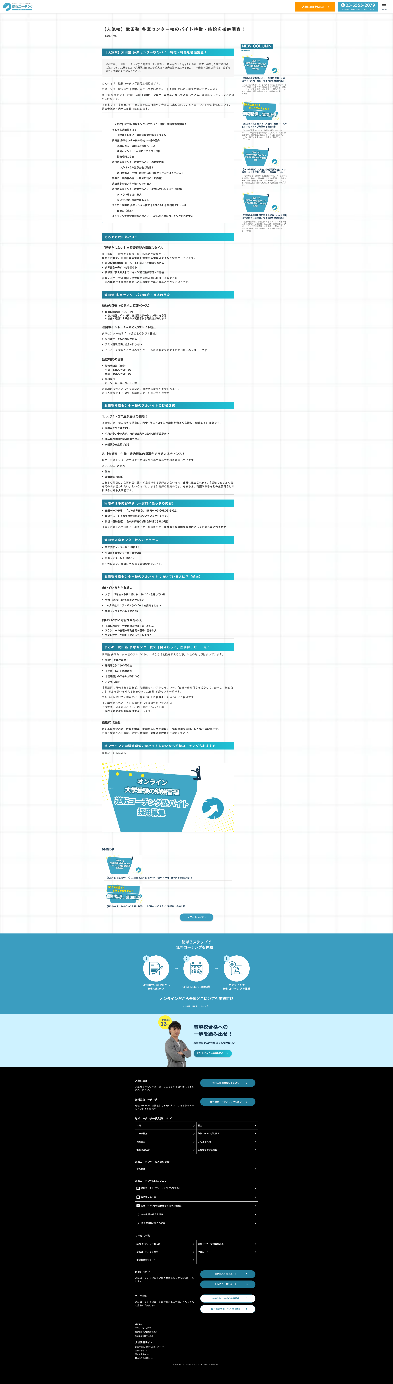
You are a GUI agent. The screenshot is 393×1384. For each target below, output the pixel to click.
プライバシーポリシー (144, 1328)
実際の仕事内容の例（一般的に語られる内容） (138, 178)
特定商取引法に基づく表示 (146, 1332)
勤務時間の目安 (125, 156)
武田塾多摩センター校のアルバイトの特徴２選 (138, 162)
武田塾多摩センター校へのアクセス (131, 183)
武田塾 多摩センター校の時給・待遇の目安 (136, 140)
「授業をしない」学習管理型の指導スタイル (141, 135)
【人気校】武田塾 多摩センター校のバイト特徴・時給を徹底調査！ (149, 124)
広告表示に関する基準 (144, 1336)
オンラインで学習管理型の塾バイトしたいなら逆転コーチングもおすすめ (152, 216)
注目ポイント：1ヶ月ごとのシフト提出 (139, 151)
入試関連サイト (143, 1342)
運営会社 (138, 1324)
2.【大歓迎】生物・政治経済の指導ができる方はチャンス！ (150, 172)
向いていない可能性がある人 (133, 199)
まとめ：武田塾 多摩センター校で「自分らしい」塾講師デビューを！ (150, 205)
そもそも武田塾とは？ (124, 129)
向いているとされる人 (129, 194)
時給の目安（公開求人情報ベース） (136, 145)
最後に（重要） (125, 210)
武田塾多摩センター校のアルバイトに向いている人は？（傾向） (147, 189)
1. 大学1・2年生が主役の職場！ (135, 167)
